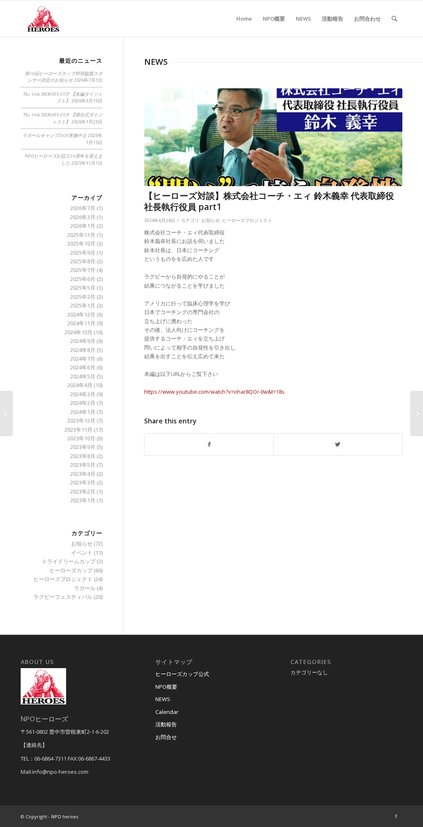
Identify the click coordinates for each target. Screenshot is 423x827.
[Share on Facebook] (209, 444)
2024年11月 (81, 323)
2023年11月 (78, 429)
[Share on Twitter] (338, 444)
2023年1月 (82, 500)
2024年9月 (82, 341)
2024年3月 (82, 394)
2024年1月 (82, 412)
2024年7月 (82, 358)
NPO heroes (64, 816)
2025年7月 (82, 270)
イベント (82, 552)
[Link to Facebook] (396, 816)
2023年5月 (82, 464)
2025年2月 (82, 296)
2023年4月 (82, 473)
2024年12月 (81, 314)
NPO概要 (166, 686)
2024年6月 (82, 367)
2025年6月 (82, 279)
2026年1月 (82, 225)
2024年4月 (80, 385)
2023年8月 (82, 456)
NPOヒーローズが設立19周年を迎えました (63, 159)
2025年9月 (82, 252)
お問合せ (166, 737)
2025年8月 (82, 261)
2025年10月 (81, 243)
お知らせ (211, 220)
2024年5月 (82, 376)
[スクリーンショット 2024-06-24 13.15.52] (273, 137)
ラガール (84, 588)
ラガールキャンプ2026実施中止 (54, 135)
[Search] (394, 18)
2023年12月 (81, 420)
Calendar (166, 712)
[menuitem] (244, 18)
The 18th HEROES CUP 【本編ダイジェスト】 (62, 97)
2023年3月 (82, 482)
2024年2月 (82, 402)
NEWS (162, 699)
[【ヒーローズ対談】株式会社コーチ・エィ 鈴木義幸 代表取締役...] (416, 413)
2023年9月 (82, 447)
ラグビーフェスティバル (63, 596)
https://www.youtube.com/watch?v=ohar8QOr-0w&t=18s (214, 391)
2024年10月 (78, 332)
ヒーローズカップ (71, 570)
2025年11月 (81, 235)
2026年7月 (82, 208)
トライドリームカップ (68, 561)
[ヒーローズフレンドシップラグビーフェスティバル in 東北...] (6, 413)
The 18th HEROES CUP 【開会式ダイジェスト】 (62, 118)
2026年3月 (82, 217)
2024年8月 (82, 350)
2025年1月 (82, 305)
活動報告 (166, 724)
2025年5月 (82, 287)
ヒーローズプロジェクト (247, 220)
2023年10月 (81, 438)
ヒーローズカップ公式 (182, 674)
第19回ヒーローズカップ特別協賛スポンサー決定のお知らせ (63, 76)
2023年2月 (82, 491)
